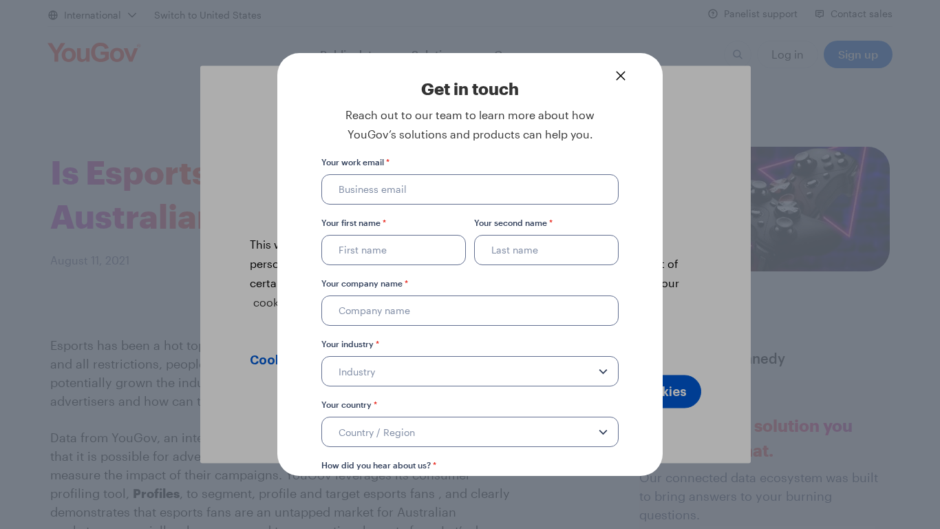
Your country (349, 404)
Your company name (364, 283)
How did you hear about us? (378, 465)
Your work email (355, 162)
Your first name (353, 222)
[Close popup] (621, 76)
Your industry (350, 344)
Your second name (513, 222)
